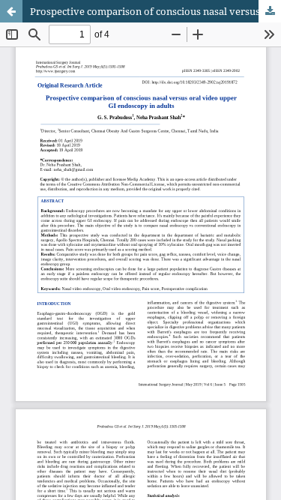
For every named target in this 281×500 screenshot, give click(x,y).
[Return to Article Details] (11, 11)
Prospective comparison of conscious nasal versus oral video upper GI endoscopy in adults (155, 11)
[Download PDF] (270, 11)
